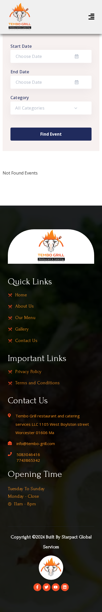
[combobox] (51, 108)
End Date (19, 72)
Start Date (21, 46)
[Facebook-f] (37, 587)
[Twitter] (46, 587)
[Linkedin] (65, 587)
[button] (91, 16)
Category (19, 97)
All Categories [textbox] (29, 108)
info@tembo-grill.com (35, 443)
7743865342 (28, 460)
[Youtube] (56, 587)
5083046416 (28, 454)
